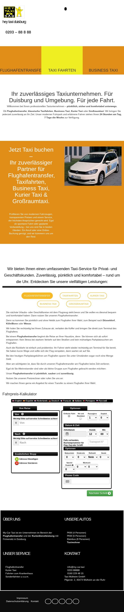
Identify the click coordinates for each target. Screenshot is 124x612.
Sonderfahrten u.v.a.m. (17, 576)
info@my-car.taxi (75, 567)
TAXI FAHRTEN (62, 70)
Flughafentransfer (68, 315)
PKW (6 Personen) (76, 536)
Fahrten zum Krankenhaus (19, 573)
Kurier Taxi (10, 570)
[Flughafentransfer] (20, 56)
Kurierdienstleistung (43, 536)
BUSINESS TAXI (103, 70)
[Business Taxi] (103, 56)
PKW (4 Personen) (76, 532)
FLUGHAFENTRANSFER (22, 70)
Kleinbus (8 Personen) (78, 539)
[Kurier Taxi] (62, 56)
